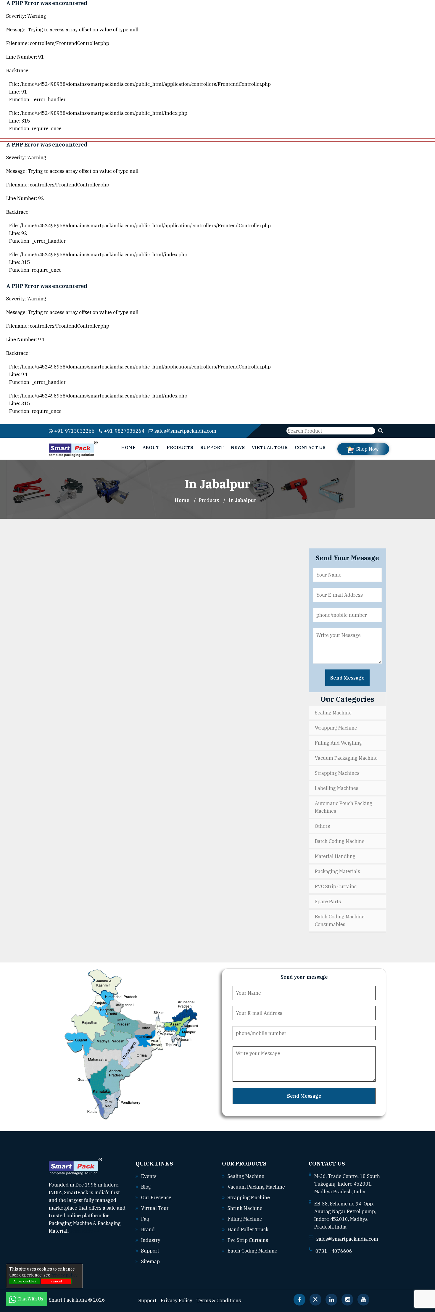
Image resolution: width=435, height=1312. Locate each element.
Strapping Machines (337, 773)
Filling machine (245, 1219)
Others (322, 826)
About (151, 447)
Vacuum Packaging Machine (346, 758)
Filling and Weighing (338, 743)
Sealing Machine (333, 713)
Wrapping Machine (336, 728)
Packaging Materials (337, 871)
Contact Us (310, 447)
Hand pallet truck (248, 1229)
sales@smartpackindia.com (185, 431)
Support (212, 447)
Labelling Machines (336, 788)
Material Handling (335, 856)
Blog (146, 1187)
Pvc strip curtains (248, 1240)
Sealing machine (246, 1176)
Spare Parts (328, 901)
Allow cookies (24, 1281)
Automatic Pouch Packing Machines (343, 807)
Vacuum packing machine (256, 1187)
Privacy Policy (176, 1300)
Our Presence (156, 1197)
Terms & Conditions (218, 1300)
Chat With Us (30, 1299)
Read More (81, 1231)
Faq (145, 1219)
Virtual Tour (270, 447)
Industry (150, 1240)
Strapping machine (249, 1197)
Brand (148, 1229)
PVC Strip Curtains (336, 886)
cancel (56, 1281)
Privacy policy (64, 1275)
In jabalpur (242, 500)
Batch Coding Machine (340, 841)
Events (149, 1176)
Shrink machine (245, 1208)
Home (128, 447)
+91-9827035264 (124, 431)
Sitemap (150, 1261)
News (238, 447)
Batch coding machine (252, 1251)
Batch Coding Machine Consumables (340, 920)
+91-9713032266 (74, 431)
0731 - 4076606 (333, 1251)
